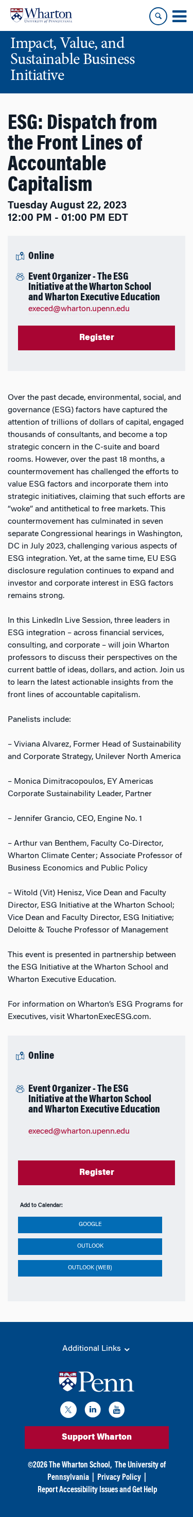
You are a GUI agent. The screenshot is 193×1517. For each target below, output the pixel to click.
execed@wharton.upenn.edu (79, 309)
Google (90, 1225)
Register (96, 338)
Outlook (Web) (90, 1268)
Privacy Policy (119, 1478)
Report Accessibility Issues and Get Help (97, 1490)
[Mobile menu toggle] (179, 16)
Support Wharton (97, 1437)
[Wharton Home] (41, 15)
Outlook (90, 1246)
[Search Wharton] (158, 16)
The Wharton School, (80, 1465)
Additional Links (92, 1349)
